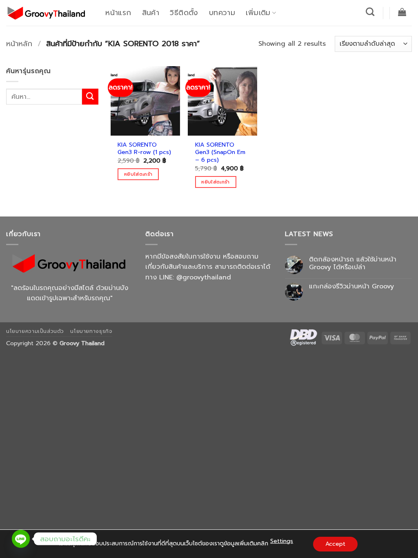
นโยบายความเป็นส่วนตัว (35, 331)
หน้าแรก (118, 12)
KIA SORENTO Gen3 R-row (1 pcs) (144, 148)
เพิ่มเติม (258, 12)
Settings (281, 541)
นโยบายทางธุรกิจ (91, 331)
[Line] (21, 539)
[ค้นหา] (370, 12)
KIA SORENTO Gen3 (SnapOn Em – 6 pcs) (220, 152)
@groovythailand (203, 277)
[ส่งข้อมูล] (90, 97)
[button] (402, 12)
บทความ (222, 12)
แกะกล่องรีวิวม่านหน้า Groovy (351, 286)
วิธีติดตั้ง (184, 12)
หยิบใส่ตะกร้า (138, 174)
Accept (335, 544)
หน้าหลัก (19, 43)
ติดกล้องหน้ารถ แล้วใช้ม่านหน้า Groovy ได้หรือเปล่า (352, 263)
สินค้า (150, 12)
